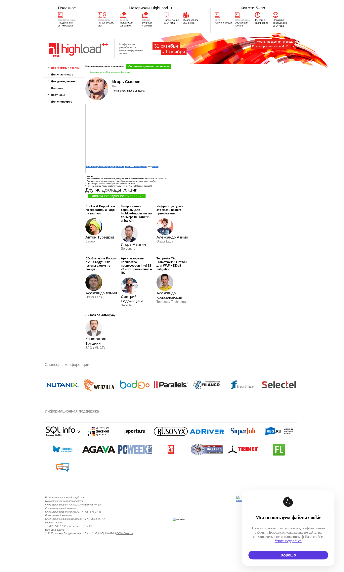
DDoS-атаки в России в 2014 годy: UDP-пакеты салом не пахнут (100, 264)
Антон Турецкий (99, 237)
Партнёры (58, 94)
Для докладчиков (63, 81)
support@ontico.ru (69, 504)
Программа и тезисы (65, 67)
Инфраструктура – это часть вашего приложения (169, 209)
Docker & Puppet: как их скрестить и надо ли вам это (100, 209)
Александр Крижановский (169, 295)
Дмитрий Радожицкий (132, 298)
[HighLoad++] (96, 58)
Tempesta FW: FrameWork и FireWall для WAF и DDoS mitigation (171, 264)
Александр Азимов (173, 237)
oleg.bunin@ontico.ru (70, 519)
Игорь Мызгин (133, 244)
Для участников (62, 74)
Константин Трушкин (95, 341)
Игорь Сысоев (126, 81)
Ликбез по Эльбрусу (100, 315)
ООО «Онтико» (124, 533)
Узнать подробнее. (288, 541)
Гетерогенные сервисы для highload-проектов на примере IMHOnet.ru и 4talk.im (136, 213)
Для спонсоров (61, 101)
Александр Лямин (101, 293)
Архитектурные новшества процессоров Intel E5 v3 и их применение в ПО (136, 265)
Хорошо (288, 555)
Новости (57, 88)
